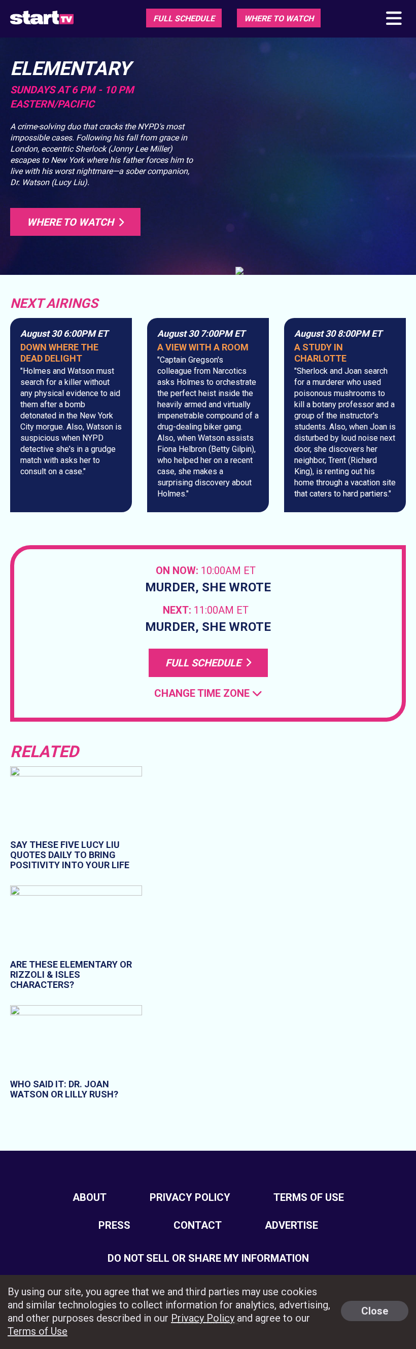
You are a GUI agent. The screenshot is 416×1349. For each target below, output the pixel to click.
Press (114, 1225)
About (90, 1197)
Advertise (291, 1225)
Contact (198, 1225)
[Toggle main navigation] (393, 19)
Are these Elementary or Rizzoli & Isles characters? (71, 974)
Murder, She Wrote (208, 587)
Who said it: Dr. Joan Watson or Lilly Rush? (64, 1089)
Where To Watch (279, 18)
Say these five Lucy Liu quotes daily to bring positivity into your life (69, 854)
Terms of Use (308, 1197)
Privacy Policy (190, 1197)
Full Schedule (184, 18)
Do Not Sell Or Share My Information (208, 1258)
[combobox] (208, 693)
